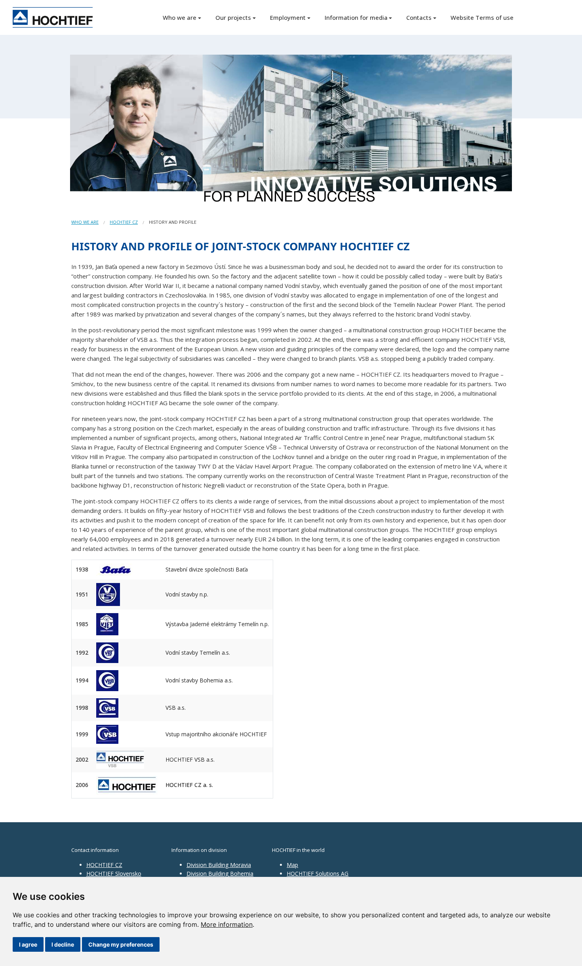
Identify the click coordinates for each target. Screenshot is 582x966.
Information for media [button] (356, 17)
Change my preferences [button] (120, 944)
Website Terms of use (482, 17)
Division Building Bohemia (219, 873)
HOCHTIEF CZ (124, 222)
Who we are (85, 222)
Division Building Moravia (218, 865)
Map (292, 865)
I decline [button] (62, 944)
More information (227, 924)
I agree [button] (28, 944)
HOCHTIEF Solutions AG (317, 873)
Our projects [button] (233, 17)
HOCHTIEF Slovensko (113, 873)
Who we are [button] (179, 17)
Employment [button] (288, 17)
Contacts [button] (419, 17)
